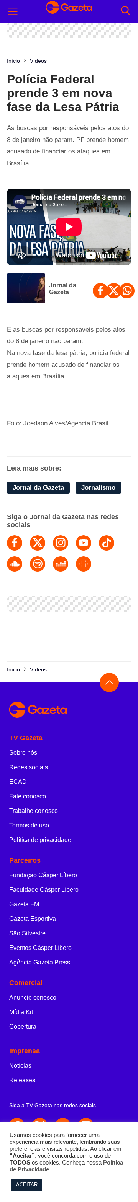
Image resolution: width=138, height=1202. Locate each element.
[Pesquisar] (125, 11)
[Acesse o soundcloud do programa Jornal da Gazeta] (14, 564)
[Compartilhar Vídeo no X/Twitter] (114, 290)
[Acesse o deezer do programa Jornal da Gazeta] (60, 564)
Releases (22, 1080)
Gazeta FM (24, 904)
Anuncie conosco (32, 997)
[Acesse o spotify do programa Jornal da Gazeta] (37, 564)
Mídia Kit (21, 1012)
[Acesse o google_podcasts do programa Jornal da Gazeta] (83, 564)
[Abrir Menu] (13, 11)
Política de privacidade (40, 840)
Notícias (20, 1065)
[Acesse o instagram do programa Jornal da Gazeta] (60, 543)
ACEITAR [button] (27, 1184)
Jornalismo (98, 487)
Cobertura (22, 1026)
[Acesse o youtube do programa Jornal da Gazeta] (83, 543)
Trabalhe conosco (33, 811)
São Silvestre (27, 933)
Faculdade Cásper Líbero (44, 889)
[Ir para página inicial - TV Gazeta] (69, 11)
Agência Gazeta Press (39, 962)
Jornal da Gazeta (62, 288)
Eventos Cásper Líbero (40, 948)
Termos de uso (29, 825)
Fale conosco (27, 796)
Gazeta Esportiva (32, 918)
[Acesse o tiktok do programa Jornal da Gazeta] (106, 543)
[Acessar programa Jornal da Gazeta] (26, 289)
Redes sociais (28, 767)
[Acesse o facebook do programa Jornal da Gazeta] (14, 543)
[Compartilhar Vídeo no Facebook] (100, 290)
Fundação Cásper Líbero (43, 875)
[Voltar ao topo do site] (109, 682)
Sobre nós (23, 752)
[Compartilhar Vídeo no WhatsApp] (127, 290)
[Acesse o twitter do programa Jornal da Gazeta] (37, 543)
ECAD (18, 782)
